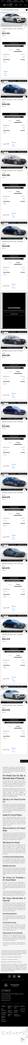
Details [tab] (10, 49)
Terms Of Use (10, 1033)
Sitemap (13, 1033)
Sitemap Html (17, 1033)
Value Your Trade (14, 314)
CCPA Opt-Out (24, 1033)
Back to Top (24, 761)
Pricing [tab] (18, 49)
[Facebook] (9, 976)
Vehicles (3, 1006)
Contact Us (7, 990)
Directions (22, 1011)
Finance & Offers (10, 1007)
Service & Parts (16, 1007)
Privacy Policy (7, 1033)
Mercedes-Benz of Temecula (3, 1033)
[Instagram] (14, 976)
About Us (22, 1006)
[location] (26, 1)
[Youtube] (19, 976)
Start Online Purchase (14, 43)
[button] (24, 27)
